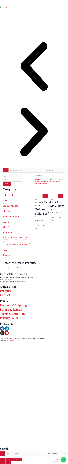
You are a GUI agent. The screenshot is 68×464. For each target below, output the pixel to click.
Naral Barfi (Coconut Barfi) (16, 244)
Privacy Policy (9, 318)
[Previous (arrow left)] (2, 462)
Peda (5, 250)
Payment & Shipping (13, 305)
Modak (6, 227)
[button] (34, 3)
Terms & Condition (12, 314)
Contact (5, 295)
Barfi (5, 200)
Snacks (6, 255)
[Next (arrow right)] (8, 462)
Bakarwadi (8, 195)
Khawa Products (11, 216)
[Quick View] (40, 196)
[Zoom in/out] (2, 459)
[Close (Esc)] (19, 459)
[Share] (13, 459)
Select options (45, 196)
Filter (6, 183)
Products (6, 291)
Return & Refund (11, 310)
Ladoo (6, 222)
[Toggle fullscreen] (8, 459)
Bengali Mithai (10, 205)
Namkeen (7, 232)
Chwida (6, 211)
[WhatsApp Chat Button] (63, 459)
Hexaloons (11, 340)
